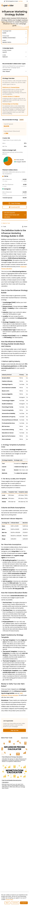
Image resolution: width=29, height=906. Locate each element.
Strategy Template (6, 50)
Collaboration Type (6, 69)
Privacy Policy (9, 899)
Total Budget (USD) (6, 31)
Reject (7, 902)
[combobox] (20, 38)
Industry (4, 40)
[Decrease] (26, 34)
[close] (27, 1)
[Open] (26, 38)
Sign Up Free (14, 730)
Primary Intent (5, 36)
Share (25, 226)
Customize (15, 902)
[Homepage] (7, 5)
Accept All (24, 902)
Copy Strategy (15, 203)
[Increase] (26, 32)
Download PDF (15, 207)
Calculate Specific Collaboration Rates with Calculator (11, 215)
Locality (4, 55)
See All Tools (24, 738)
